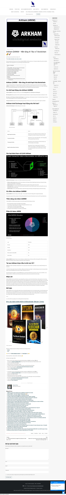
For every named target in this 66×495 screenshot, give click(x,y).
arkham (32, 433)
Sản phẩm (55, 58)
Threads (54, 21)
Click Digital (24, 353)
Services (11, 9)
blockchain (36, 433)
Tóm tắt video (57, 54)
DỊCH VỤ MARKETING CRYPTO (26, 9)
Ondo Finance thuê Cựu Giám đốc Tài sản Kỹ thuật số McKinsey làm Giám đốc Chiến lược (22, 397)
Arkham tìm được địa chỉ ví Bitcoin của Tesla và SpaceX (16, 406)
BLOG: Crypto (36, 9)
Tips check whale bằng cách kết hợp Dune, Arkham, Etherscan (17, 405)
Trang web (7, 470)
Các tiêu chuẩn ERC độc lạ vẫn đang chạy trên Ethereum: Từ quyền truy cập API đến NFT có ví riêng (24, 415)
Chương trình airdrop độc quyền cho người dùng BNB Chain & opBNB (18, 420)
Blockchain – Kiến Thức (57, 31)
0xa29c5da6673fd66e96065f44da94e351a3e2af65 (25, 366)
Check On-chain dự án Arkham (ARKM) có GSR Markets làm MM (18, 395)
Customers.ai (56, 490)
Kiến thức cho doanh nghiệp (56, 72)
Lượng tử (55, 85)
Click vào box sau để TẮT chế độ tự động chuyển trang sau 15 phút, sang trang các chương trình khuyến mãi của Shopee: (33, 490)
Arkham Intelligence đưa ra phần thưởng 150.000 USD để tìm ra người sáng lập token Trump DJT (23, 407)
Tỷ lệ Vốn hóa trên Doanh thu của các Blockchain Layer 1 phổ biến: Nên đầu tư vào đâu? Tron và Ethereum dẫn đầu (26, 417)
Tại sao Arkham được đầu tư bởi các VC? (13, 75)
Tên (6, 461)
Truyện (53, 99)
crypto (40, 433)
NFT (53, 116)
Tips (53, 23)
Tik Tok (54, 91)
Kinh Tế (54, 93)
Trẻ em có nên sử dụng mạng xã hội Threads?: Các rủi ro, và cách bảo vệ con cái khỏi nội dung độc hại (24, 416)
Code (55, 52)
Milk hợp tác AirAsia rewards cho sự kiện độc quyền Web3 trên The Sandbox (20, 430)
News (55, 77)
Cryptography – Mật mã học (57, 82)
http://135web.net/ (15, 369)
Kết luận (9, 77)
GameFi (56, 44)
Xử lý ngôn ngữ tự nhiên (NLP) (57, 63)
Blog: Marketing (44, 9)
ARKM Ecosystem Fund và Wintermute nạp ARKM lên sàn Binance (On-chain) (20, 392)
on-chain (46, 433)
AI (53, 57)
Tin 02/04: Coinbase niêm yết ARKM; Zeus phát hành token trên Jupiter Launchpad (21, 396)
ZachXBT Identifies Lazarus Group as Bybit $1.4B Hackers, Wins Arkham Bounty (20, 410)
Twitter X (54, 97)
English (53, 103)
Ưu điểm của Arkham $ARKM (11, 72)
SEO (53, 89)
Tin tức (56, 37)
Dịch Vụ (55, 75)
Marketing (54, 104)
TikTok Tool (17, 9)
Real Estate (55, 114)
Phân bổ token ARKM (10, 74)
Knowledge (55, 110)
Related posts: (11, 79)
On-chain (20, 433)
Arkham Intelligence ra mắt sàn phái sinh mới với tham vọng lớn (18, 402)
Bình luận (7, 448)
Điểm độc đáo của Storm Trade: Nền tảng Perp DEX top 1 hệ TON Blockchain (20, 400)
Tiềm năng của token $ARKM (11, 73)
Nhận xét (8, 76)
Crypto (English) (54, 108)
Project (24, 433)
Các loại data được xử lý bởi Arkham (12, 71)
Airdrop (56, 48)
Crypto (16, 433)
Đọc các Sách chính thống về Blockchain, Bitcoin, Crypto (16, 78)
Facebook (54, 25)
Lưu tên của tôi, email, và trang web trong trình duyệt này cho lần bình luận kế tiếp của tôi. (21, 474)
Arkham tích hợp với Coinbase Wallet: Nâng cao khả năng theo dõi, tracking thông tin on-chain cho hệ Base (25, 401)
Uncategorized (54, 101)
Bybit (8, 351)
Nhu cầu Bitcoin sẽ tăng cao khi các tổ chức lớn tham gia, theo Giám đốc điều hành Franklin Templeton (24, 412)
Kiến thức (56, 35)
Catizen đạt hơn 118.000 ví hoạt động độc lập (15, 427)
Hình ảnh (55, 68)
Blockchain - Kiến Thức (10, 433)
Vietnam (53, 20)
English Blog (53, 9)
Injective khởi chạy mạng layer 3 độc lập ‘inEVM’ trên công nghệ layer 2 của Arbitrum (21, 421)
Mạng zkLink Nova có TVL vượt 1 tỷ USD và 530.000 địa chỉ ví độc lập (19, 422)
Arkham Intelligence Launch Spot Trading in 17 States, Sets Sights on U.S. (20, 411)
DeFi (56, 42)
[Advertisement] (56, 140)
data (42, 433)
